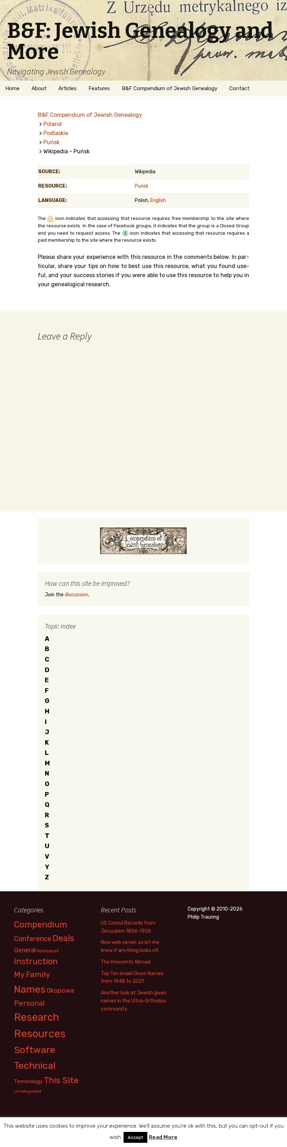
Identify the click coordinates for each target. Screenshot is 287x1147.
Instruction (36, 961)
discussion (76, 595)
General (25, 950)
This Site (61, 1080)
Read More (163, 1137)
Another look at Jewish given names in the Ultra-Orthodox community (133, 1001)
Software (34, 1049)
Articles (67, 88)
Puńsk (51, 142)
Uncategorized (27, 1091)
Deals (63, 938)
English (158, 200)
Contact (239, 88)
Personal (29, 1003)
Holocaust (48, 950)
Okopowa (60, 990)
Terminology (28, 1081)
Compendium (40, 924)
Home (12, 88)
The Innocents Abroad (125, 962)
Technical (35, 1065)
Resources (39, 1034)
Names (30, 989)
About (39, 88)
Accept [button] (135, 1137)
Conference (32, 938)
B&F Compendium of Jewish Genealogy (169, 88)
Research (36, 1017)
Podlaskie (55, 133)
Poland (52, 124)
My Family (32, 974)
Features (99, 88)
